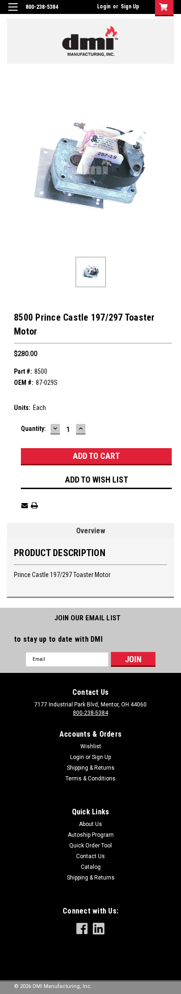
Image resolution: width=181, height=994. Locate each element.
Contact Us (90, 856)
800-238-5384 (90, 713)
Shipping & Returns (91, 768)
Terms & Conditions (90, 778)
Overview (90, 530)
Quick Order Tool (90, 845)
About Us (90, 824)
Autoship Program (91, 835)
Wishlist (90, 746)
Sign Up (130, 6)
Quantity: (33, 428)
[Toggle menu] (13, 13)
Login (103, 6)
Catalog (91, 867)
